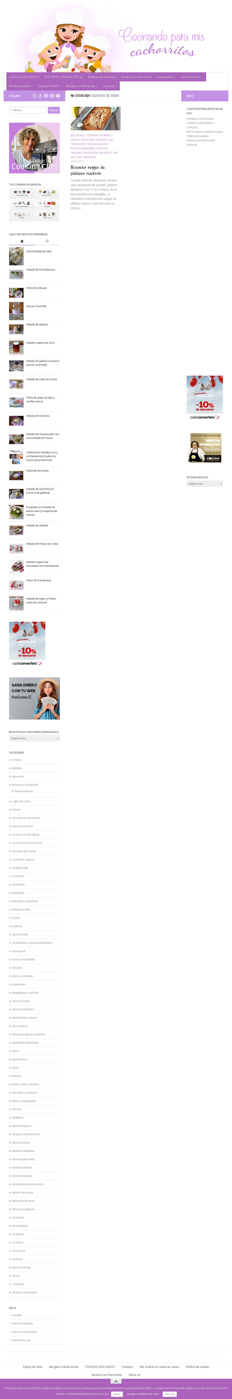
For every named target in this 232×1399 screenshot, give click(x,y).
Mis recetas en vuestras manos (205, 131)
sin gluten (90, 152)
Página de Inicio (32, 1366)
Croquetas (18, 884)
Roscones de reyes (23, 1200)
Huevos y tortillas (22, 976)
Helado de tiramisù (37, 415)
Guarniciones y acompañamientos (32, 942)
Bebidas (17, 768)
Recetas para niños (83, 148)
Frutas (75, 139)
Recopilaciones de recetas (27, 1184)
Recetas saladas (22, 1167)
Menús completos (23, 1009)
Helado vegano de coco (40, 342)
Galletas (17, 926)
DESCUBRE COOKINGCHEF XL (63, 77)
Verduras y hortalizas (24, 1292)
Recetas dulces (97, 144)
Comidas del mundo (24, 851)
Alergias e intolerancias (80, 86)
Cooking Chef (20, 867)
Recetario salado (19, 86)
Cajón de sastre (21, 801)
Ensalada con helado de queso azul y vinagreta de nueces (41, 511)
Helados (17, 967)
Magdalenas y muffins (25, 992)
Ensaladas (18, 892)
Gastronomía (20, 934)
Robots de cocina (22, 1192)
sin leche (90, 157)
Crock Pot (18, 876)
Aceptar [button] (117, 1394)
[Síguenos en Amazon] (40, 96)
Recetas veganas (22, 1175)
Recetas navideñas (23, 1150)
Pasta (15, 1067)
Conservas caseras (23, 859)
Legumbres (19, 984)
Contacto (109, 86)
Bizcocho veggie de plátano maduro (88, 170)
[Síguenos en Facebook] (46, 96)
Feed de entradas (22, 1323)
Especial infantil (48, 86)
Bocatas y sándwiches (25, 784)
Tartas (16, 1275)
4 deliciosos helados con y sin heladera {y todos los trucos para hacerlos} (42, 456)
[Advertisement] (205, 261)
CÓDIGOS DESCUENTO (24, 77)
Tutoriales (18, 1284)
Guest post (19, 951)
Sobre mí (192, 144)
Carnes (16, 809)
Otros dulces (20, 1025)
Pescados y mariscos (24, 1092)
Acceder (17, 1315)
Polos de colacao (36, 287)
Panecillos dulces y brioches (28, 1034)
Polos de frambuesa (38, 580)
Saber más (170, 1394)
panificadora (19, 1059)
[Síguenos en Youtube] (57, 96)
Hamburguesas (24, 791)
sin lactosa (18, 1250)
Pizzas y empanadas (24, 1100)
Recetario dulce (191, 77)
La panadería (165, 77)
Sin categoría (19, 1225)
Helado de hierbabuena (40, 269)
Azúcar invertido (36, 306)
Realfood (88, 139)
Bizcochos (78, 135)
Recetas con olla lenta (102, 77)
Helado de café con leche (41, 379)
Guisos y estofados (23, 959)
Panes (15, 1050)
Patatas (17, 1075)
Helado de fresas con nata (42, 543)
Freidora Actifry (21, 909)
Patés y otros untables (25, 1084)
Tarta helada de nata (38, 251)
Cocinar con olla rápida (25, 834)
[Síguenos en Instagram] (34, 96)
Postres (16, 1109)
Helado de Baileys (37, 324)
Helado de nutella (37, 525)
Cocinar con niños (99, 135)
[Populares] (21, 241)
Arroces (17, 759)
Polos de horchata (37, 470)
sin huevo (105, 152)
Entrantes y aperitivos (25, 901)
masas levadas (21, 1001)
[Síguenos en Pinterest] (52, 96)
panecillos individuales (25, 1042)
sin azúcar (18, 1217)
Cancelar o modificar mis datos (143, 1394)
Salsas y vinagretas (23, 1209)
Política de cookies (198, 136)
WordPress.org (21, 1340)
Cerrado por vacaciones (26, 817)
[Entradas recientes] (47, 241)
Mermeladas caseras (24, 1017)
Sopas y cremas (21, 1267)
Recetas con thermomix (136, 77)
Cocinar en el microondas (27, 842)
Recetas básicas (21, 1125)
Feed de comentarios (24, 1331)
